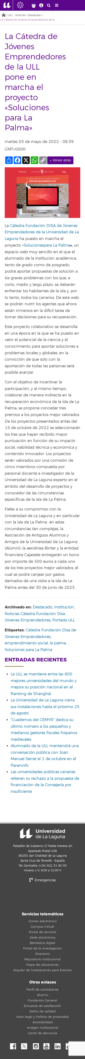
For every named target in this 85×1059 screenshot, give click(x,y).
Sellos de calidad (43, 1011)
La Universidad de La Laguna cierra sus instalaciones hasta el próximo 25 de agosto (45, 707)
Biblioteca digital (42, 943)
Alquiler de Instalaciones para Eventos (42, 970)
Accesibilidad (43, 1022)
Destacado (34, 15)
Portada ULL (63, 620)
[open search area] (49, 5)
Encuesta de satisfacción (42, 1006)
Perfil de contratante (42, 990)
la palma (58, 643)
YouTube (48, 1045)
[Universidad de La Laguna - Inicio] (8, 5)
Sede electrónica (42, 937)
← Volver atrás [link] (60, 160)
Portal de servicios (42, 932)
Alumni (42, 995)
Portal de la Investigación (42, 948)
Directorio (42, 954)
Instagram (37, 1045)
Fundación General (42, 1000)
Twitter (26, 1045)
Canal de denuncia (42, 1033)
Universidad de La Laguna (42, 833)
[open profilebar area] (33, 5)
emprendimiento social (26, 643)
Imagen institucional (42, 1028)
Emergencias (45, 880)
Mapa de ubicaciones (42, 965)
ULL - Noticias (17, 15)
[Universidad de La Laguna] (24, 5)
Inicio (3, 15)
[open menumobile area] (56, 5)
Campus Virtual (42, 927)
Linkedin (59, 1045)
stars (42, 896)
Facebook (15, 1045)
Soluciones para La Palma (28, 649)
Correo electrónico (43, 921)
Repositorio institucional (42, 959)
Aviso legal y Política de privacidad (42, 1017)
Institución (64, 607)
